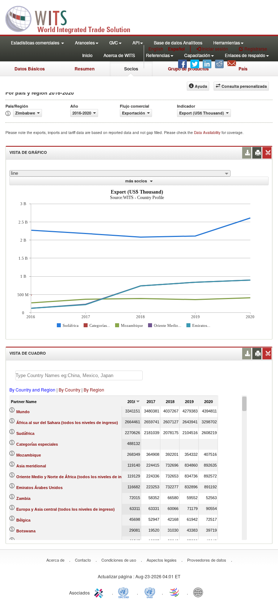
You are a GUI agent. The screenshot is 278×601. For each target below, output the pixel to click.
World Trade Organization (175, 592)
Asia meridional (31, 466)
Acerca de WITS (119, 55)
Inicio (87, 55)
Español (176, 49)
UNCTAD (125, 592)
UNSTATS (150, 592)
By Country (69, 389)
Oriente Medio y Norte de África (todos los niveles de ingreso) (75, 477)
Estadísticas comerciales (35, 42)
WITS (72, 18)
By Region (94, 389)
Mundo (23, 412)
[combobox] (120, 173)
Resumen (84, 68)
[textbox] (79, 375)
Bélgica (23, 520)
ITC (100, 592)
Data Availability (208, 132)
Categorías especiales (37, 444)
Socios (131, 68)
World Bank (200, 592)
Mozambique (28, 455)
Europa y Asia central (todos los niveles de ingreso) (65, 509)
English (155, 49)
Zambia (23, 498)
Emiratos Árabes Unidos (39, 487)
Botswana (25, 531)
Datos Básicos (29, 68)
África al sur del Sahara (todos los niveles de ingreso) (67, 422)
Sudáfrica (25, 433)
